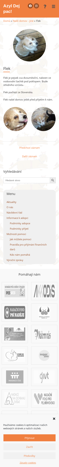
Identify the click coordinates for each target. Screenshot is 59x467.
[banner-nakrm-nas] (44, 333)
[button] (54, 418)
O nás (10, 207)
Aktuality (11, 202)
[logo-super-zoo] (44, 355)
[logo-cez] (15, 376)
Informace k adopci (17, 218)
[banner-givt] (44, 376)
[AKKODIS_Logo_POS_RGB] (44, 290)
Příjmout (29, 438)
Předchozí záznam (29, 147)
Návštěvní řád (14, 212)
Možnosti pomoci (16, 234)
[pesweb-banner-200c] (14, 290)
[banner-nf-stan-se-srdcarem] (14, 355)
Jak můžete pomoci (20, 239)
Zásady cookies (28, 462)
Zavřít (29, 446)
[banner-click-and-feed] (14, 333)
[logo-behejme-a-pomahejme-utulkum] (44, 312)
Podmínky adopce (20, 223)
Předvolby (29, 455)
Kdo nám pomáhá (20, 254)
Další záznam (29, 156)
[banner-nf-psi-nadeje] (14, 312)
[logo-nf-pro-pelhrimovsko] (44, 398)
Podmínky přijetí (19, 228)
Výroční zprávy (15, 260)
